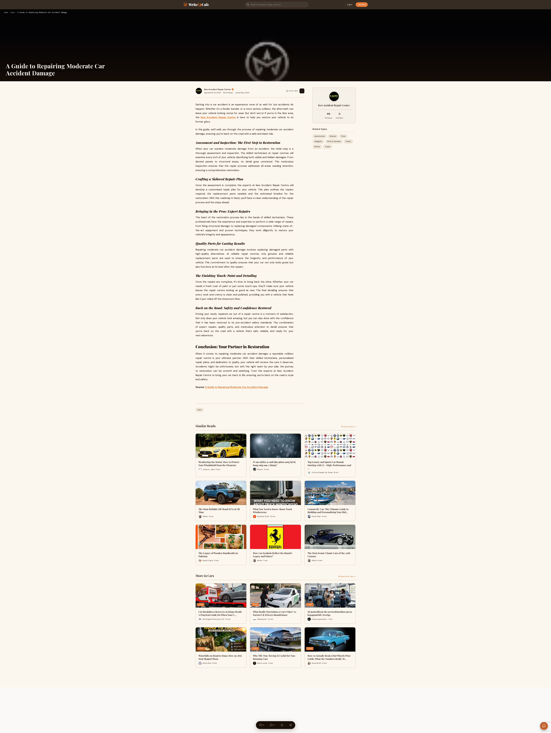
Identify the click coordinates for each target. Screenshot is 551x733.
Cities (348, 141)
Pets (343, 136)
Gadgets (318, 141)
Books (317, 146)
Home (6, 13)
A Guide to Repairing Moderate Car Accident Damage (236, 387)
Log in (349, 4)
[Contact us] (544, 726)
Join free (362, 4)
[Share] (290, 725)
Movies (333, 136)
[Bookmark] (282, 725)
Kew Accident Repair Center (217, 89)
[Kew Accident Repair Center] (198, 91)
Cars (13, 13)
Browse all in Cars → (347, 576)
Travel (327, 146)
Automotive (319, 136)
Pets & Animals (334, 141)
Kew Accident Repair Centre (218, 117)
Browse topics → (348, 426)
